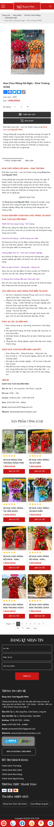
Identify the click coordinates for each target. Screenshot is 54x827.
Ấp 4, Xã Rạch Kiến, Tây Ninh (21, 716)
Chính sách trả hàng (11, 766)
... (47, 624)
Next (28, 628)
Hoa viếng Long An (39, 804)
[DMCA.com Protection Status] (10, 741)
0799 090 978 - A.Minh (15, 725)
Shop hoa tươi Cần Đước (15, 804)
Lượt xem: (7, 97)
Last (35, 628)
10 (18, 628)
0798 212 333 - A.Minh (16, 720)
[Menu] (3, 6)
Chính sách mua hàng (12, 774)
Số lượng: (7, 107)
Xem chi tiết (14, 471)
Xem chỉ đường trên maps (19, 752)
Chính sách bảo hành (12, 770)
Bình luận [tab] (29, 161)
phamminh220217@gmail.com (18, 729)
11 (22, 628)
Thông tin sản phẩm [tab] (12, 161)
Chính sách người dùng (12, 779)
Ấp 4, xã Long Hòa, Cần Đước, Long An (24, 712)
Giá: (5, 101)
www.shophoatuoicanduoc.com (23, 412)
